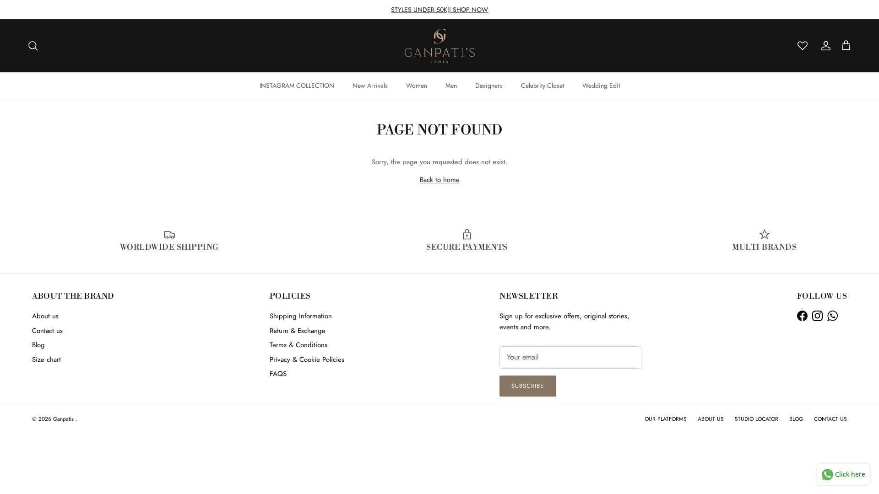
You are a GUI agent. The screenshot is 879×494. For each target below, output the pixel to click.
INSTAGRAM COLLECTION (297, 85)
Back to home (440, 180)
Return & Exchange (298, 331)
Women (416, 85)
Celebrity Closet (542, 85)
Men (451, 85)
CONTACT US (830, 419)
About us (45, 316)
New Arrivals (370, 85)
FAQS (278, 374)
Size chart (46, 359)
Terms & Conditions (298, 345)
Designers (489, 85)
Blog (38, 345)
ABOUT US (711, 419)
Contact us (47, 331)
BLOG (796, 419)
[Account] (824, 45)
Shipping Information (301, 316)
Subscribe (527, 385)
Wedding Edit (601, 85)
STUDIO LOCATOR (756, 419)
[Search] (32, 45)
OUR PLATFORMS (666, 419)
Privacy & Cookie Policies (307, 359)
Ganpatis (64, 419)
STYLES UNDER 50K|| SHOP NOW (439, 9)
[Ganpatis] (440, 45)
